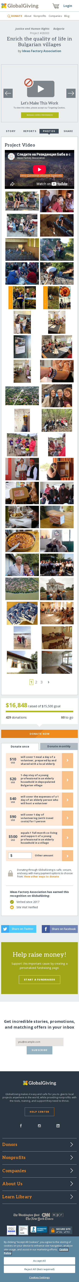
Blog (66, 16)
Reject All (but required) (39, 1269)
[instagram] (39, 1125)
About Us (12, 1184)
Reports (29, 131)
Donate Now (40, 733)
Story (11, 131)
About (27, 16)
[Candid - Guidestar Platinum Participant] (24, 1230)
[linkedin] (58, 1125)
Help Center (39, 1111)
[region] (39, 1259)
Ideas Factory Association (41, 51)
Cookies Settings (39, 1277)
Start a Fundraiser (39, 979)
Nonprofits (40, 16)
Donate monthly (59, 746)
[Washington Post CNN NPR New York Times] (39, 1218)
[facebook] (21, 1125)
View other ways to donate (41, 876)
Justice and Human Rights (32, 28)
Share (68, 131)
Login (67, 6)
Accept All (39, 1260)
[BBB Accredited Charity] (39, 1230)
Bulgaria (58, 28)
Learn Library (17, 1197)
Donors (9, 1144)
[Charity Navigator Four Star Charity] (13, 1230)
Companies (55, 16)
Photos (49, 131)
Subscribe (40, 1050)
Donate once (20, 746)
